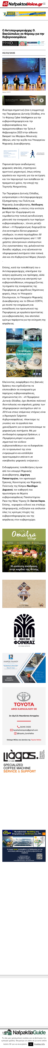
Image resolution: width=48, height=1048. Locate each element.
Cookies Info (39, 1044)
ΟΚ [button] (31, 1044)
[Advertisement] (24, 806)
